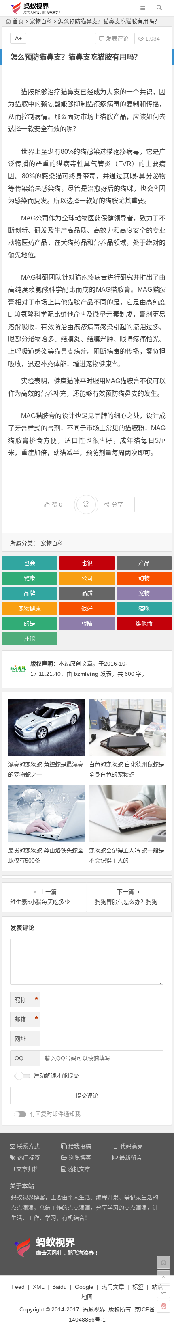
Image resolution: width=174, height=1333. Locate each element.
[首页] (163, 1262)
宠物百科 (41, 21)
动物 (144, 578)
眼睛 (87, 623)
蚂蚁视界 (94, 1309)
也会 (146, 188)
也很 (92, 440)
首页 (18, 21)
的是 (29, 623)
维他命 (70, 314)
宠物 (144, 593)
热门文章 (113, 1286)
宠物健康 (99, 363)
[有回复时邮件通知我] (20, 1114)
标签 (138, 1286)
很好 (87, 608)
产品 (144, 563)
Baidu (59, 1286)
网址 (20, 1038)
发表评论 (116, 38)
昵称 (26, 999)
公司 (87, 578)
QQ (19, 1058)
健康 (29, 578)
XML (38, 1286)
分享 (117, 504)
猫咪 (144, 608)
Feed (18, 1286)
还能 (29, 638)
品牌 (29, 593)
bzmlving (86, 674)
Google (84, 1286)
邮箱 (26, 1019)
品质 (87, 593)
